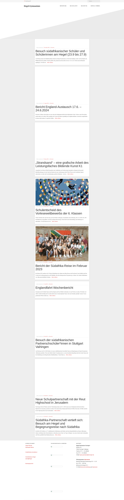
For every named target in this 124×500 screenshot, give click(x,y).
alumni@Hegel (28, 458)
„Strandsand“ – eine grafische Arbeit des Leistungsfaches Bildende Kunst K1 (62, 164)
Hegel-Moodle (28, 445)
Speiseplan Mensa (29, 447)
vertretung (51, 206)
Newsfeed (52, 47)
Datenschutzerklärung (85, 467)
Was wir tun (84, 5)
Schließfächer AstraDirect (31, 452)
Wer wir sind (63, 5)
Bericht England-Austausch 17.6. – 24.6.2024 (58, 108)
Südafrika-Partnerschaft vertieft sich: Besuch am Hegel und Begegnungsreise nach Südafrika (59, 423)
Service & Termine (95, 5)
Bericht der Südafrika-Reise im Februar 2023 (61, 267)
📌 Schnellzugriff (27, 1)
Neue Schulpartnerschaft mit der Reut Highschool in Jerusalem (60, 401)
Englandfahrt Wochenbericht (54, 287)
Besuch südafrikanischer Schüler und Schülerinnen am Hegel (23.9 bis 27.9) (61, 52)
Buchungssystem (29, 463)
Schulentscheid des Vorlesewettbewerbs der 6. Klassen (59, 211)
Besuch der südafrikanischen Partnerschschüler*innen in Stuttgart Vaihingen (59, 343)
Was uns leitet (73, 5)
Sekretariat (87, 459)
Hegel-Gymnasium (32, 6)
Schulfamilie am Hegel (30, 457)
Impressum (94, 467)
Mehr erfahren (50, 62)
